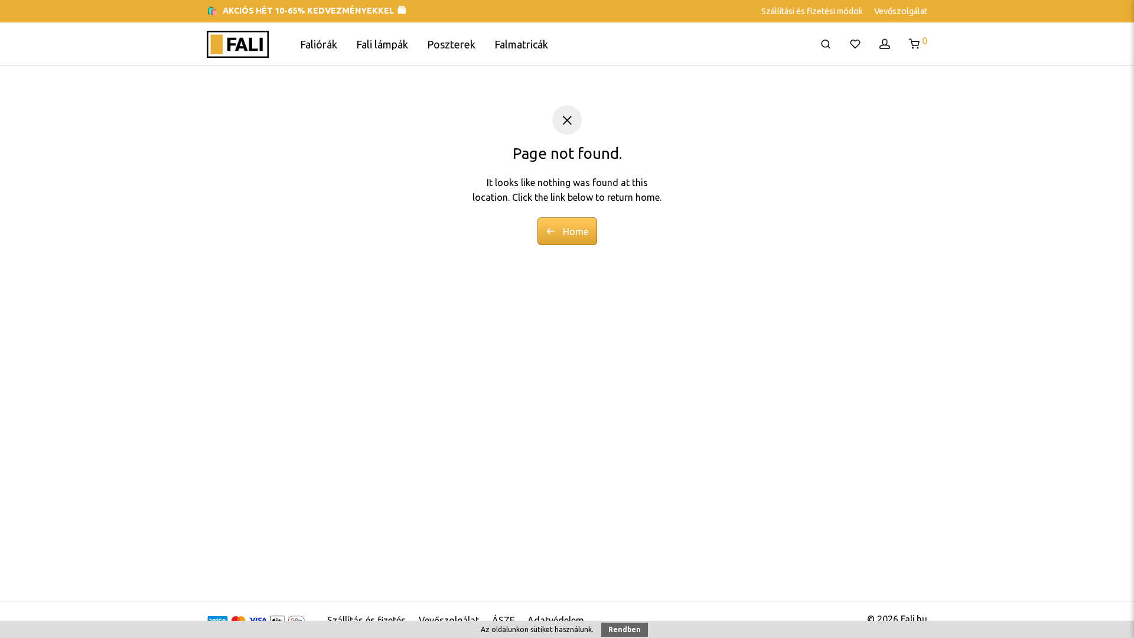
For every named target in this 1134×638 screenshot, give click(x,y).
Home (574, 231)
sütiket (541, 629)
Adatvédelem (555, 620)
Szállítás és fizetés (366, 620)
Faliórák (318, 44)
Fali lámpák (382, 44)
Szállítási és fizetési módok (812, 11)
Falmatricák (521, 44)
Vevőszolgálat (900, 11)
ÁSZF (503, 620)
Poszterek (451, 44)
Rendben (624, 629)
